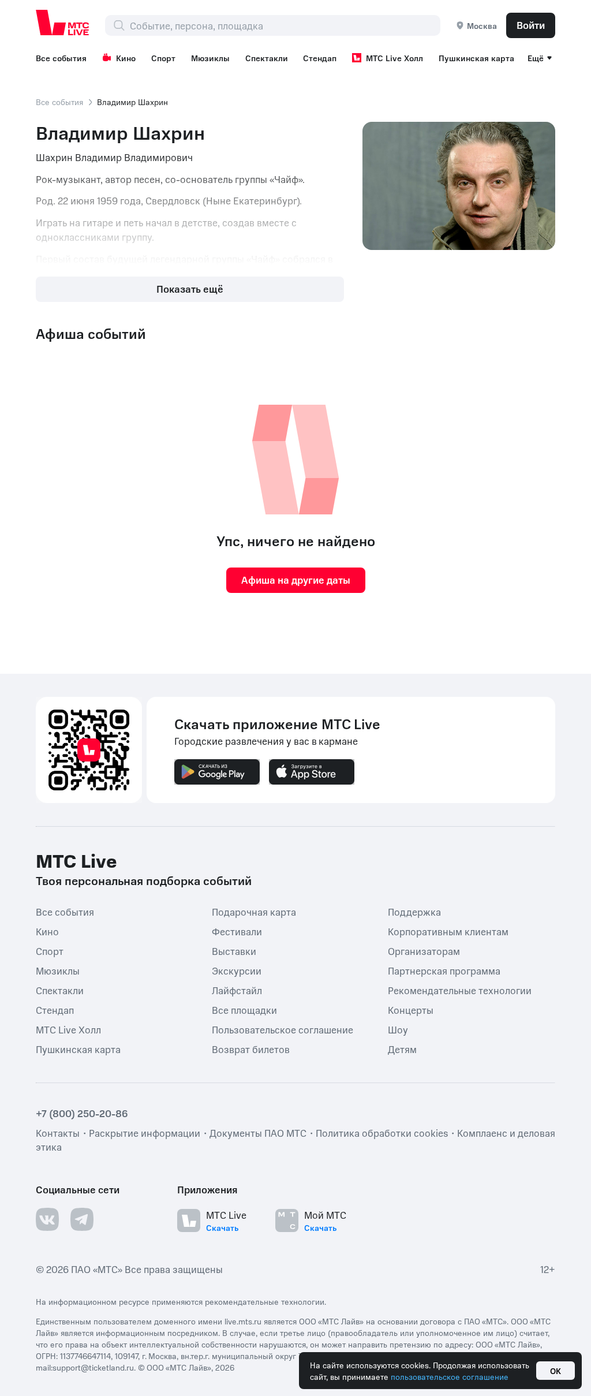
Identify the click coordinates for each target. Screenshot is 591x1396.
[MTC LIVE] (63, 22)
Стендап (319, 58)
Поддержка (414, 911)
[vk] (47, 1219)
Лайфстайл (237, 989)
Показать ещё (189, 289)
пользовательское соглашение (449, 1376)
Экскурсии (236, 970)
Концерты (410, 1009)
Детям (402, 1048)
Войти (531, 25)
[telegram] (81, 1219)
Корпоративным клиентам (448, 931)
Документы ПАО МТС (258, 1133)
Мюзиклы (210, 58)
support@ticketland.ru (93, 1367)
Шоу (398, 1029)
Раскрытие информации (144, 1133)
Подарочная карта (254, 911)
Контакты (58, 1133)
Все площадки (244, 1009)
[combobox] (284, 25)
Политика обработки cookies (382, 1133)
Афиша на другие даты (295, 580)
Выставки (234, 950)
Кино (126, 58)
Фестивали (237, 931)
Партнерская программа (444, 970)
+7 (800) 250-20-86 (82, 1113)
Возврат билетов (251, 1048)
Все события (61, 58)
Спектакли (266, 58)
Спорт (163, 58)
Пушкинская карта (476, 58)
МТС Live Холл (394, 58)
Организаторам (424, 950)
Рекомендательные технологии (460, 989)
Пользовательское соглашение (282, 1029)
